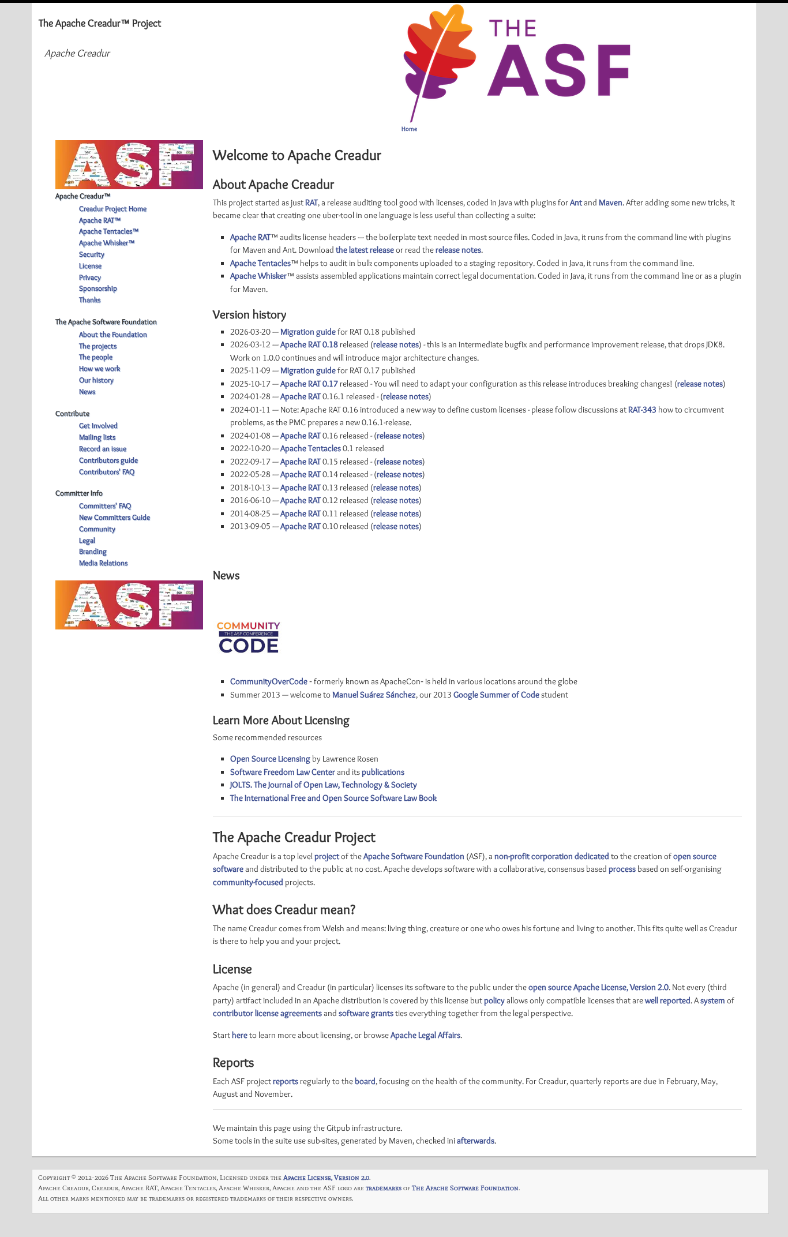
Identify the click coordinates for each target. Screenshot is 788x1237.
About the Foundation (113, 334)
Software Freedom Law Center (282, 772)
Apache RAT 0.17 (309, 383)
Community (97, 528)
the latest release (365, 250)
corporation (552, 856)
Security (91, 253)
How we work (99, 368)
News (87, 391)
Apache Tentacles (260, 263)
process (622, 869)
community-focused (248, 882)
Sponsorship (98, 288)
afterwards (475, 1140)
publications (383, 772)
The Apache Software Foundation (465, 1188)
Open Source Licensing (270, 759)
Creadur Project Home (113, 208)
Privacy (90, 277)
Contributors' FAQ (106, 471)
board (365, 1081)
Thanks (89, 299)
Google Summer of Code (496, 694)
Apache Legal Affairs (425, 1035)
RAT (311, 202)
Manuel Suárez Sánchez (374, 694)
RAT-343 (642, 409)
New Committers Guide (114, 517)
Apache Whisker (258, 276)
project (326, 856)
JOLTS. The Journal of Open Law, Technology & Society (323, 784)
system (712, 1000)
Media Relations (103, 562)
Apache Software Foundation (413, 856)
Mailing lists (97, 436)
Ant (576, 202)
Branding (93, 551)
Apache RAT (250, 237)
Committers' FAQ (105, 505)
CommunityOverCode (268, 681)
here (239, 1035)
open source (550, 987)
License (90, 265)
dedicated (592, 856)
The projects (98, 345)
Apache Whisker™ (106, 242)
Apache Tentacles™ (108, 230)
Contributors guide (108, 459)
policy (494, 1000)
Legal (87, 540)
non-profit (512, 856)
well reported (668, 1000)
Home (409, 129)
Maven (610, 202)
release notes (458, 250)
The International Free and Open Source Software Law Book (333, 798)
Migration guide (308, 332)
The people (95, 356)
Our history (96, 379)
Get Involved (98, 425)
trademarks (383, 1188)
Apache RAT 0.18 (309, 344)
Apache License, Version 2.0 (621, 987)
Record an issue (102, 448)
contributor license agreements (267, 1013)
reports (285, 1081)
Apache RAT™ (100, 219)
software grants (366, 1013)
